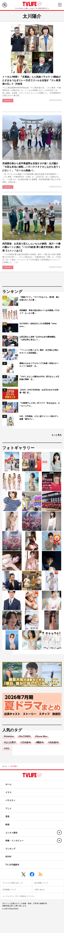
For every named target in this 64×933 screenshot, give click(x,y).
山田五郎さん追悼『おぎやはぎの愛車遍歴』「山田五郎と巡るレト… (38, 338)
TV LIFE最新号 (12, 865)
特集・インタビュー (14, 840)
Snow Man (41, 736)
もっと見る (57, 435)
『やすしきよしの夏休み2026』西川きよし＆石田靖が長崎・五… (39, 377)
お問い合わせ (39, 889)
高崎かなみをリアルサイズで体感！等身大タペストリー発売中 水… (39, 364)
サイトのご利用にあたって (12, 883)
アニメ (8, 808)
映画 (7, 824)
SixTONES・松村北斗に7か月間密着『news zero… (38, 324)
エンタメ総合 (11, 832)
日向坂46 (54, 742)
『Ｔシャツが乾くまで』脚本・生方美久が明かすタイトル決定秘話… (39, 351)
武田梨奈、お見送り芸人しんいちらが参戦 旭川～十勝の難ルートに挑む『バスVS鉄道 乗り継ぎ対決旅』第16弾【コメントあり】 (31, 247)
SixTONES (25, 736)
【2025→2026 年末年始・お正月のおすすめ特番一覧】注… (38, 391)
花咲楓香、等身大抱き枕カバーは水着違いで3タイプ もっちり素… (39, 311)
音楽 (7, 816)
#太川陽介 (14, 766)
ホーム (4, 766)
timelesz (9, 736)
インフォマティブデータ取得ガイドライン (18, 896)
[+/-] (59, 832)
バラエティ (8, 100)
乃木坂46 (26, 742)
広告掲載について (9, 889)
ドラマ (8, 792)
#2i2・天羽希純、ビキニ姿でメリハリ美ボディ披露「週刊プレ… (39, 417)
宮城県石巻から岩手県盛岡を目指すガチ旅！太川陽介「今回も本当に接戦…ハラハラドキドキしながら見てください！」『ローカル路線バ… (31, 167)
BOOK (8, 856)
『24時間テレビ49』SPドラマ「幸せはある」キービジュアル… (39, 404)
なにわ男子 (10, 742)
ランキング (10, 848)
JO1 (7, 748)
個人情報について (41, 883)
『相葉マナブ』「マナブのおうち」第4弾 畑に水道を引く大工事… (39, 298)
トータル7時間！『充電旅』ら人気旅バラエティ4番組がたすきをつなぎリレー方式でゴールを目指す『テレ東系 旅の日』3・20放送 (31, 80)
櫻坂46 (40, 742)
